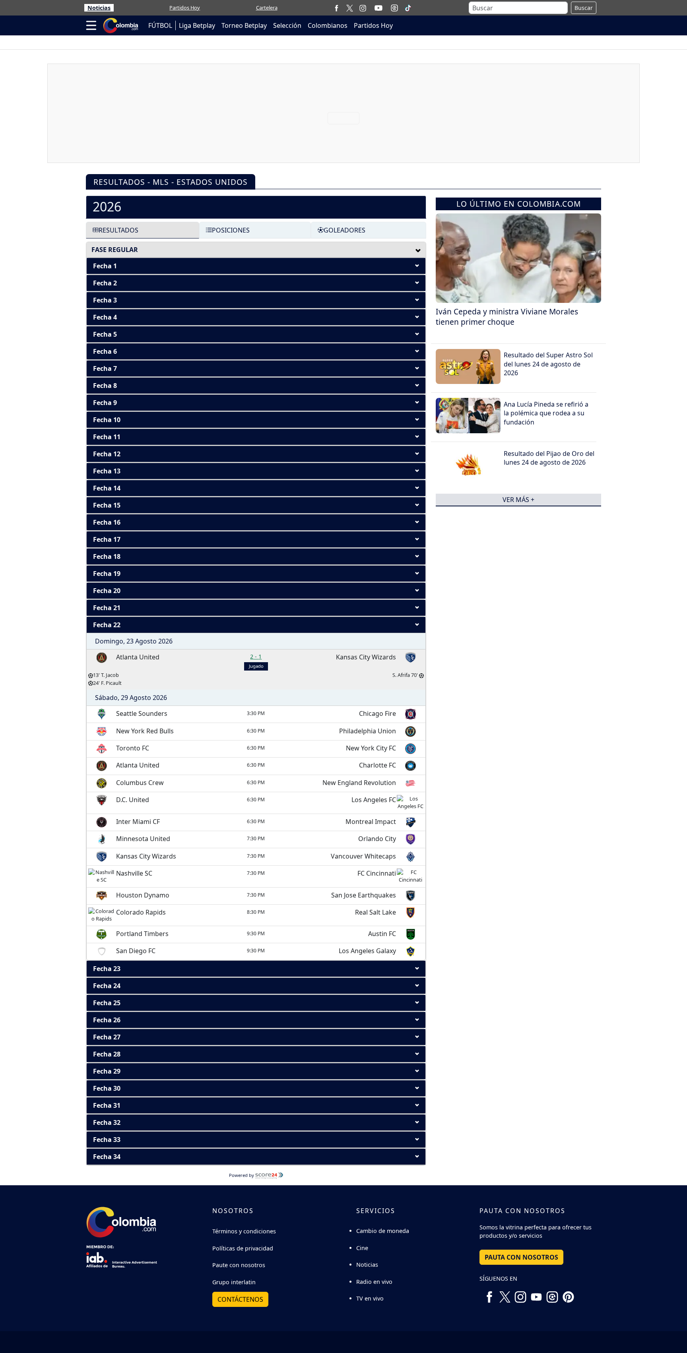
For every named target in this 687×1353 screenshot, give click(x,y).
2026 (107, 206)
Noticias (99, 8)
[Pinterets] (568, 1293)
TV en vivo (370, 1298)
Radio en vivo (374, 1281)
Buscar (583, 8)
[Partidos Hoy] (394, 8)
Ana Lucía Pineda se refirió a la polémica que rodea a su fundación (546, 413)
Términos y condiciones (244, 1231)
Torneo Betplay (244, 25)
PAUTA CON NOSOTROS (521, 1257)
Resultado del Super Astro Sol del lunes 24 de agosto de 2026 (548, 364)
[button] (256, 266)
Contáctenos (240, 1299)
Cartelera (267, 7)
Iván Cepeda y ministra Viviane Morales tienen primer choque (507, 317)
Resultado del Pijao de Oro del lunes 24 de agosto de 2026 (549, 458)
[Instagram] (362, 8)
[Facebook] (336, 8)
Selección (287, 25)
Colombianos (327, 25)
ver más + (518, 499)
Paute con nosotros (238, 1265)
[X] (349, 8)
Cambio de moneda (382, 1231)
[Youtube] (378, 8)
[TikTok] (407, 8)
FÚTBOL (160, 25)
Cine (362, 1248)
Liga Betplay (197, 25)
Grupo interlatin (234, 1282)
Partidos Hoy (184, 7)
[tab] (256, 207)
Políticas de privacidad (242, 1248)
